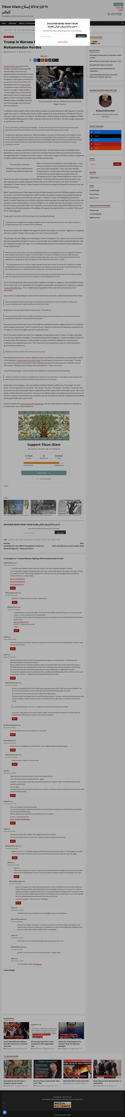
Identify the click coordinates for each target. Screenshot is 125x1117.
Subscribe (81, 36)
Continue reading (63, 41)
